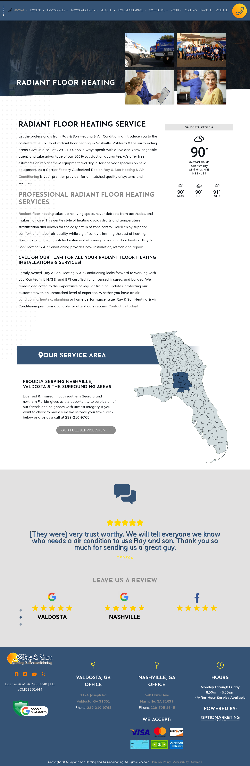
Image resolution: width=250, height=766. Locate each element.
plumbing (61, 299)
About (175, 10)
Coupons (191, 10)
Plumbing (107, 10)
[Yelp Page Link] (43, 674)
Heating (19, 10)
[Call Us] (239, 11)
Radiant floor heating (36, 213)
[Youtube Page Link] (34, 674)
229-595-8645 (163, 707)
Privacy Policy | (162, 762)
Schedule (221, 10)
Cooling (36, 10)
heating (46, 299)
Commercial (157, 10)
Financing (206, 10)
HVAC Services (56, 10)
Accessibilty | (182, 762)
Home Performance (131, 10)
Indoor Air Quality (83, 10)
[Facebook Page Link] (197, 607)
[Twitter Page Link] (25, 674)
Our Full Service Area (83, 430)
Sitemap (196, 762)
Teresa (125, 558)
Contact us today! (123, 306)
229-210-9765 (99, 707)
